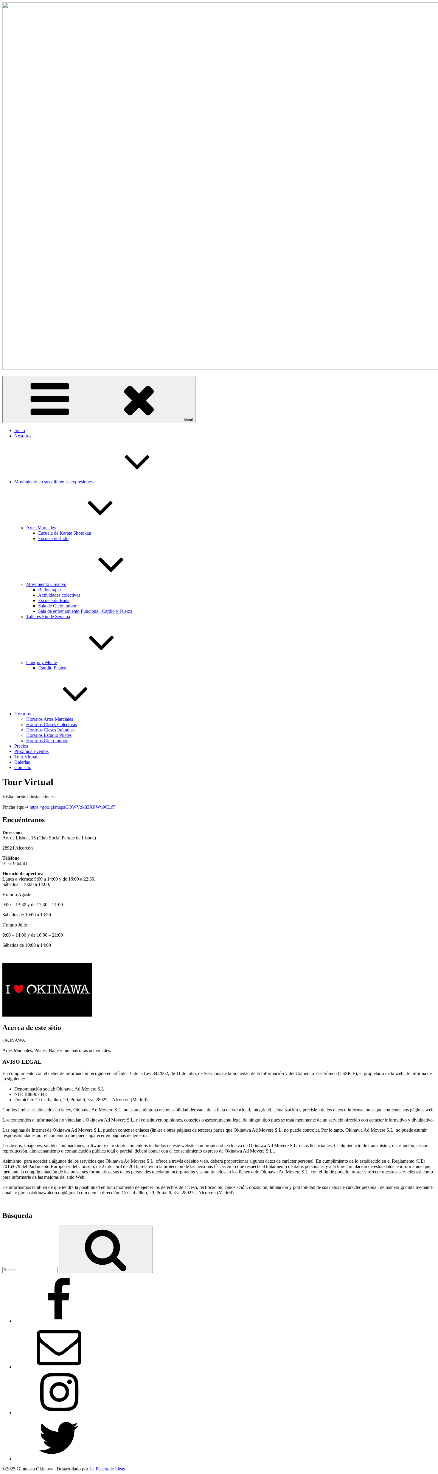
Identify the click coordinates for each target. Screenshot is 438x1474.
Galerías (22, 762)
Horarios (22, 713)
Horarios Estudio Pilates (49, 735)
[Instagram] (59, 1412)
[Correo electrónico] (59, 1366)
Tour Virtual (25, 756)
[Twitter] (59, 1458)
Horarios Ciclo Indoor (47, 740)
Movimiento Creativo (46, 584)
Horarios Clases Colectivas (51, 724)
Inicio (19, 430)
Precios (21, 745)
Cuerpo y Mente (41, 662)
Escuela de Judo (53, 538)
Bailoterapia (49, 589)
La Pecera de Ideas (107, 1468)
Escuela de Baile (53, 600)
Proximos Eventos (31, 751)
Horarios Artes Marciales (49, 719)
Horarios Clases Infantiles (50, 729)
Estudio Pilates (52, 667)
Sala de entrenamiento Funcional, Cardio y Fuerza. (85, 611)
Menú (188, 420)
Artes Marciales (41, 527)
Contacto (22, 767)
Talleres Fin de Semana (48, 616)
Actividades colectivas (59, 595)
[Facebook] (59, 1320)
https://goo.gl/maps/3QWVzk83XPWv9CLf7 (72, 807)
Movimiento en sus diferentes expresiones (53, 481)
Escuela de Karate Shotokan (64, 533)
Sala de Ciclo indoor (57, 605)
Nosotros (22, 435)
